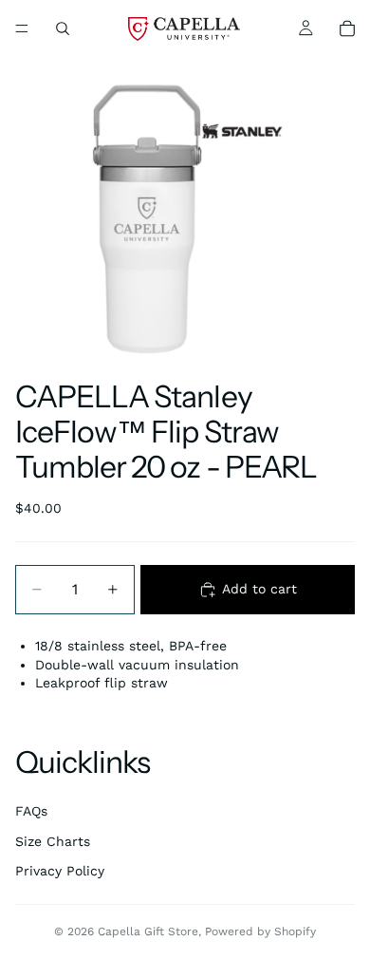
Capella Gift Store (148, 931)
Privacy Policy (59, 870)
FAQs (31, 810)
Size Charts (52, 841)
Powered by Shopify (260, 931)
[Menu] (22, 28)
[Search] (62, 28)
